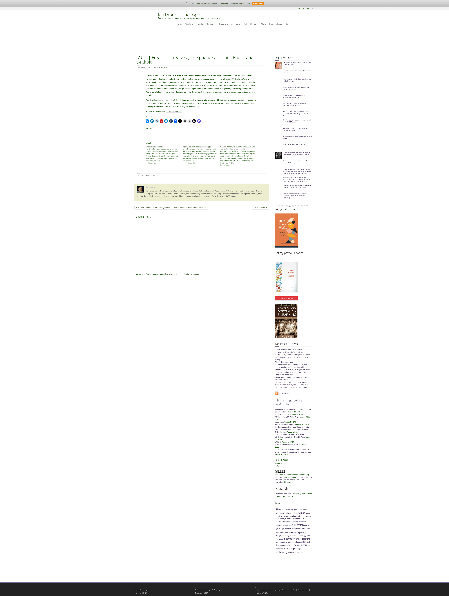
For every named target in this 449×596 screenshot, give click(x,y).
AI (277, 509)
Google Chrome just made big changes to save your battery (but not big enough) (282, 590)
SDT (304, 542)
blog (302, 512)
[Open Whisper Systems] (164, 154)
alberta (281, 509)
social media (300, 545)
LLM (308, 536)
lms (277, 539)
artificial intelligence (291, 509)
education (298, 525)
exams (306, 525)
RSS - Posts (284, 393)
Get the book (258, 3)
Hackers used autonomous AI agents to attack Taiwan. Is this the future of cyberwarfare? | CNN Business (292, 429)
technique (298, 549)
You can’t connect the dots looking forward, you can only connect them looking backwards (172, 208)
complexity (307, 516)
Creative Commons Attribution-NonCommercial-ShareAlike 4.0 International (293, 479)
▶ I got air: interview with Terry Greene (295, 144)
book (308, 513)
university (292, 552)
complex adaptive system (292, 516)
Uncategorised (153, 175)
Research (210, 24)
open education (281, 542)
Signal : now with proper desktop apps (208, 590)
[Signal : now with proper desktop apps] (201, 154)
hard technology (300, 528)
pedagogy (297, 542)
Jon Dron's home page (179, 14)
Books (200, 24)
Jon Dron (150, 187)
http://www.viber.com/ (174, 111)
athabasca (280, 513)
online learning (303, 539)
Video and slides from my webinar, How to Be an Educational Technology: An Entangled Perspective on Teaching (297, 114)
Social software (259, 208)
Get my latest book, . (218, 3)
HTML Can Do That (282, 414)
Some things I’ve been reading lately (289, 401)
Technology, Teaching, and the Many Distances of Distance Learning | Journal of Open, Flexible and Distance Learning (296, 179)
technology (282, 552)
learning (294, 532)
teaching (289, 548)
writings (300, 552)
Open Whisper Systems (143, 590)
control (278, 519)
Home (179, 24)
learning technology (298, 536)
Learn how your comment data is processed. (182, 274)
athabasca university (292, 513)
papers (290, 542)
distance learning (291, 522)
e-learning (287, 525)
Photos (253, 24)
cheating (279, 516)
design (283, 519)
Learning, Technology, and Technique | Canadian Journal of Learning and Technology (295, 196)
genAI (278, 528)
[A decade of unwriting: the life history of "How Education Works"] (278, 65)
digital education (293, 519)
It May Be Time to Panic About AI (287, 444)
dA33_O (278, 442)
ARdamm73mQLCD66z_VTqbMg (288, 417)
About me (189, 24)
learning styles (286, 536)
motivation (289, 538)
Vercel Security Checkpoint (285, 424)
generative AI (288, 528)
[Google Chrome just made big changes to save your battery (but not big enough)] (239, 155)
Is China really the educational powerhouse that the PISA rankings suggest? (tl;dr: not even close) (293, 357)
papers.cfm (279, 422)
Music (263, 24)
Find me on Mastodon (283, 494)
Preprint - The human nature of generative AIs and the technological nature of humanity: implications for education (292, 372)
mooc (281, 539)
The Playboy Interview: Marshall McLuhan (291, 387)
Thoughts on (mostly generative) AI (233, 24)
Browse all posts (275, 24)
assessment (304, 509)
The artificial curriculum (284, 362)
